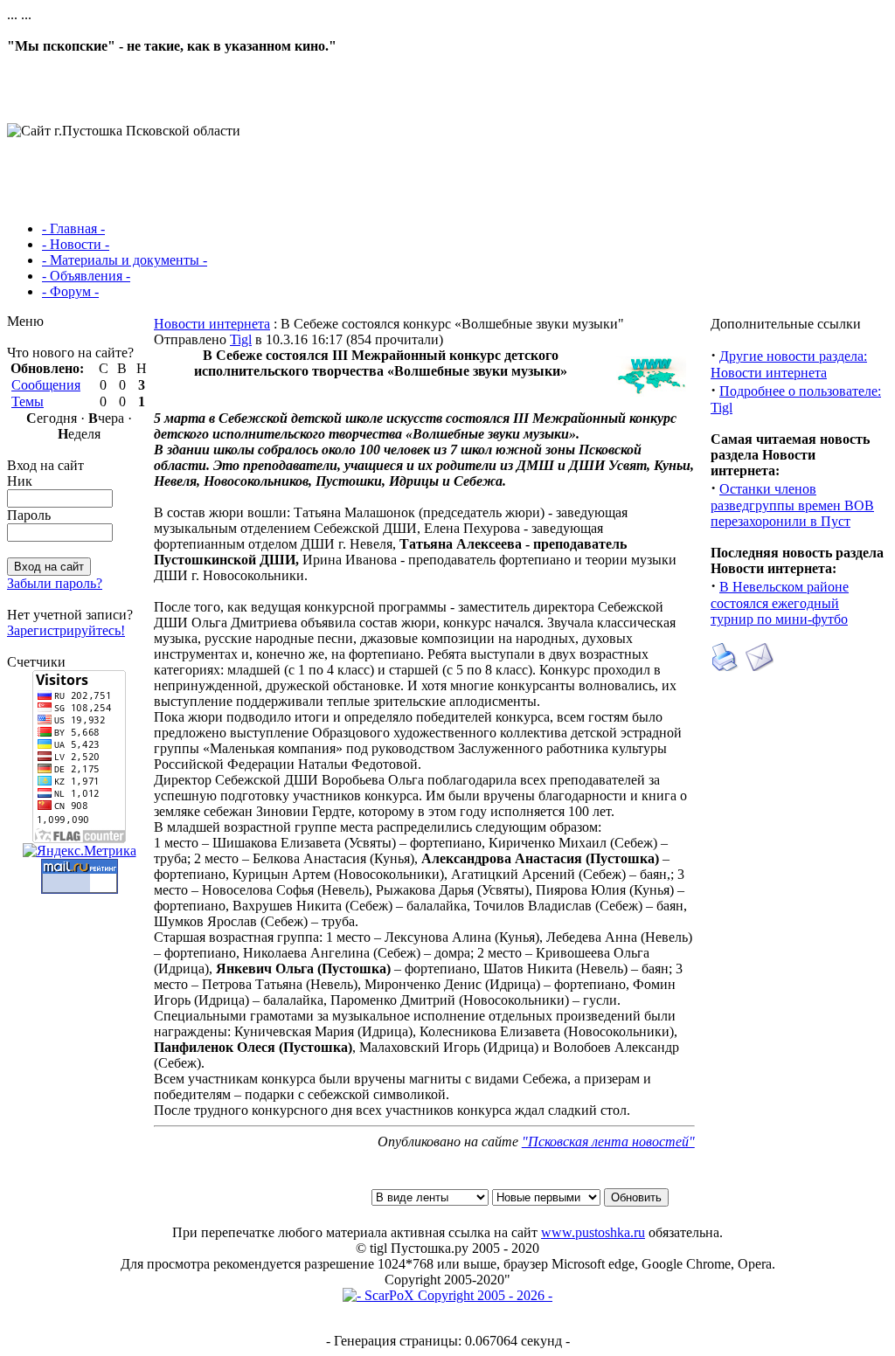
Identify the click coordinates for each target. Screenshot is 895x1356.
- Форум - (70, 291)
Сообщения (45, 384)
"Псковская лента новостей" (608, 1141)
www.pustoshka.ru (593, 1232)
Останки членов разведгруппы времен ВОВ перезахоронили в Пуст (792, 505)
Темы (27, 401)
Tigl (241, 339)
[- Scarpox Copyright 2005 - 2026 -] (447, 1295)
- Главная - (73, 228)
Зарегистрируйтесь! (66, 630)
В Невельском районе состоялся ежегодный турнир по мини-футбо (780, 602)
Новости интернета (212, 323)
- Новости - (75, 244)
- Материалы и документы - (124, 260)
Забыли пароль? (54, 583)
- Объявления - (86, 275)
